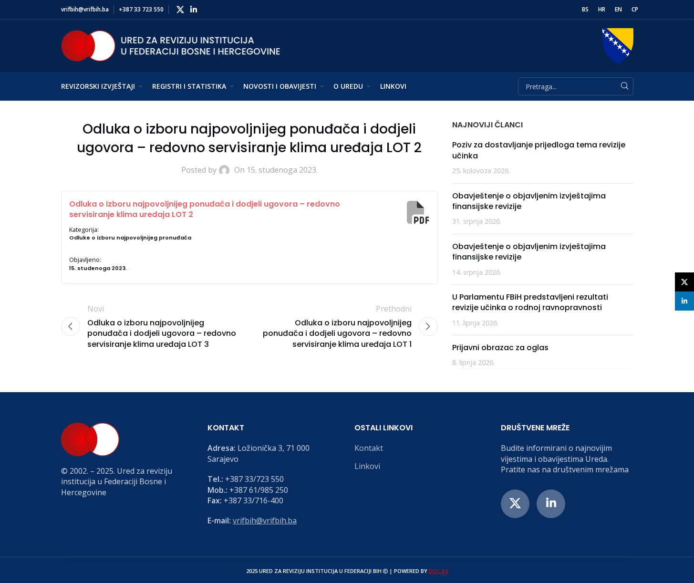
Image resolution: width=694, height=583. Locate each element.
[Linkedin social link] (193, 9)
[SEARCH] (624, 86)
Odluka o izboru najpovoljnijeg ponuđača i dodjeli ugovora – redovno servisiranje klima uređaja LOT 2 (204, 209)
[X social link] (180, 9)
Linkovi (367, 466)
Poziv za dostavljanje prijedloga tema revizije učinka (538, 150)
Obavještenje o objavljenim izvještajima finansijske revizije (529, 201)
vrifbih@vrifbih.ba (265, 520)
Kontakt (368, 448)
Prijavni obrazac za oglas (500, 347)
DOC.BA (438, 570)
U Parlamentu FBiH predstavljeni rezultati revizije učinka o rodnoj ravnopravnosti (530, 302)
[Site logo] (170, 45)
